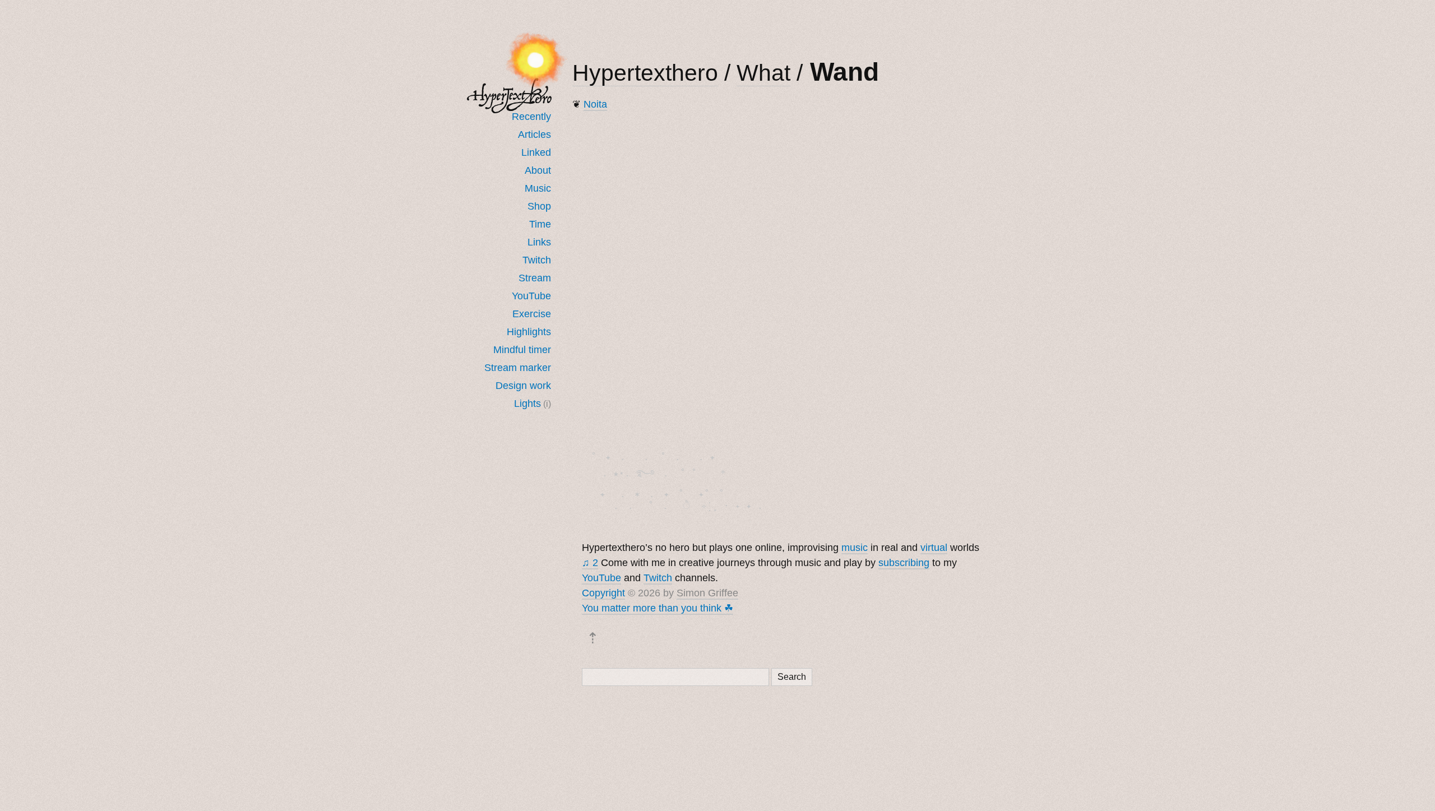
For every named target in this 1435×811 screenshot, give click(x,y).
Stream (535, 278)
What (763, 73)
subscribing (903, 562)
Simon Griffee (707, 593)
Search (791, 677)
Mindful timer (522, 349)
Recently (531, 116)
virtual (933, 547)
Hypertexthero (645, 73)
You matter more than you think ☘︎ (657, 608)
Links (539, 242)
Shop (539, 206)
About (538, 170)
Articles (534, 134)
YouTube (531, 296)
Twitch (536, 260)
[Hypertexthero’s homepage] (509, 95)
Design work (523, 385)
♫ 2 (590, 562)
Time (540, 224)
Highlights (529, 331)
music (854, 547)
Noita (595, 104)
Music (538, 188)
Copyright (603, 593)
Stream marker (517, 367)
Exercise (531, 313)
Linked (536, 152)
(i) (547, 403)
